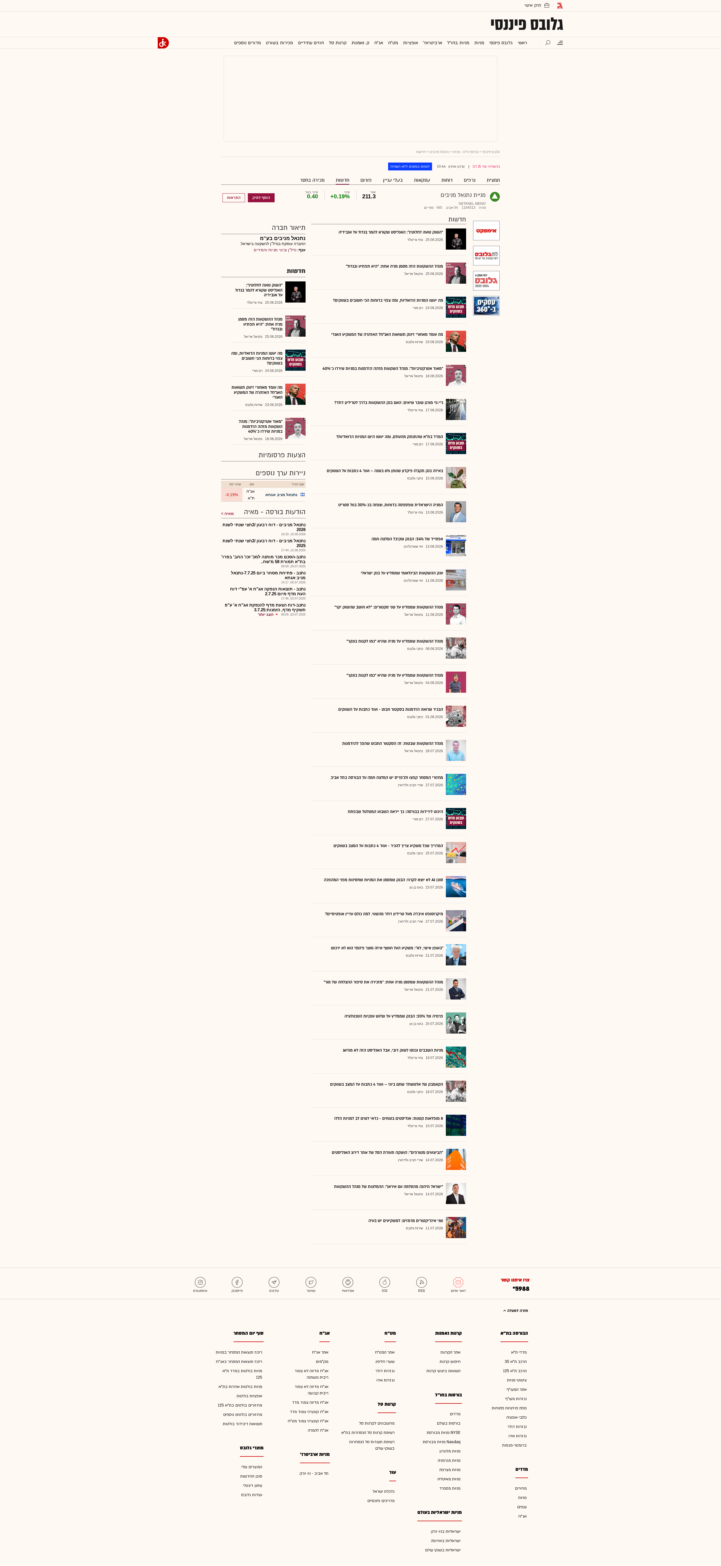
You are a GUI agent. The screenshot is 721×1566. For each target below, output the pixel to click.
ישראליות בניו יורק (445, 1531)
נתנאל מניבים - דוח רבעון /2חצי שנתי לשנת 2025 (264, 543)
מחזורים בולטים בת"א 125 (240, 1405)
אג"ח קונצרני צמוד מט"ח (308, 1421)
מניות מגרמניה (449, 1460)
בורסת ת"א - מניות (466, 152)
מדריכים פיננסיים (381, 1500)
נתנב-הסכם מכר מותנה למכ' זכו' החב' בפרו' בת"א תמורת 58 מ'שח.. (263, 559)
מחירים (521, 1488)
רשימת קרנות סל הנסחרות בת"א (368, 1432)
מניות (522, 1497)
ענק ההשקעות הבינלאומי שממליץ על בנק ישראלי (402, 573)
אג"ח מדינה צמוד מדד (310, 1402)
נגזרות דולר (517, 1426)
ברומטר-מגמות (514, 1445)
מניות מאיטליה (448, 1479)
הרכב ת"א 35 (516, 1361)
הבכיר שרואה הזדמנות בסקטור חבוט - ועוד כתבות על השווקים (390, 709)
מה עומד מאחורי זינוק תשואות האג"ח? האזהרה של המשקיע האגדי (387, 334)
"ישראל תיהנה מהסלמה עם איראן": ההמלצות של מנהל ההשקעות (388, 1186)
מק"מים (322, 1361)
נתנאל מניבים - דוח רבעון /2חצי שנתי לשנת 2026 (264, 527)
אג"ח (522, 1516)
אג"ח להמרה (318, 1430)
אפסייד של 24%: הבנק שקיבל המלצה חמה (407, 539)
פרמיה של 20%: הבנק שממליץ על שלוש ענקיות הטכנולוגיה (393, 1016)
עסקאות (422, 180)
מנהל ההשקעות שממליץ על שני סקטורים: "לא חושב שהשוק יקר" (388, 607)
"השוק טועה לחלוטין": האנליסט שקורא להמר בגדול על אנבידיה (391, 232)
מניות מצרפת (449, 1469)
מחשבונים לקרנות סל (377, 1423)
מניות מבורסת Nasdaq (441, 1442)
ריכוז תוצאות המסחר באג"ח (239, 1361)
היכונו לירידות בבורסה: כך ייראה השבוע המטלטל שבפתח (395, 811)
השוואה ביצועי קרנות (443, 1371)
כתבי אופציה (516, 1417)
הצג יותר (265, 614)
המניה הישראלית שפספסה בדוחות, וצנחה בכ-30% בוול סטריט (390, 505)
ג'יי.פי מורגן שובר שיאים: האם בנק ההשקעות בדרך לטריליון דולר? (388, 402)
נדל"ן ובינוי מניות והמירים (275, 250)
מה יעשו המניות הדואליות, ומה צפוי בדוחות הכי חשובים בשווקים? (388, 300)
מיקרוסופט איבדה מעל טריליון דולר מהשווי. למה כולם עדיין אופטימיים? (384, 914)
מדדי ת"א (519, 1352)
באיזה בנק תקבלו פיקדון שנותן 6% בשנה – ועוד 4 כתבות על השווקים (385, 471)
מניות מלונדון (449, 1451)
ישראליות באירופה (445, 1540)
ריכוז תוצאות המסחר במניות (239, 1352)
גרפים (469, 180)
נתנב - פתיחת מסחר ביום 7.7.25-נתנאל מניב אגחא (268, 575)
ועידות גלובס (251, 1495)
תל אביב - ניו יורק (314, 1473)
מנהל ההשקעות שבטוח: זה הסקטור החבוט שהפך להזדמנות (392, 743)
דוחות (447, 180)
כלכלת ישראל (384, 1491)
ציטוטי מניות (517, 1380)
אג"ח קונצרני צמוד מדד (309, 1411)
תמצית (493, 180)
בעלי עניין (393, 180)
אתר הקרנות (450, 1352)
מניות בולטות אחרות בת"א (240, 1386)
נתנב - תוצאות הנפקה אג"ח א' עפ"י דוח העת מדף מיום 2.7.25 (268, 591)
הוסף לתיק (261, 197)
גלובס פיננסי (526, 24)
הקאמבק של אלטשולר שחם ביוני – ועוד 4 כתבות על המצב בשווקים (386, 1084)
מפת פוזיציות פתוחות (509, 1408)
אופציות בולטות (249, 1396)
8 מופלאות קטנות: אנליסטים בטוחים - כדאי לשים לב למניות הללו (388, 1118)
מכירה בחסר (312, 180)
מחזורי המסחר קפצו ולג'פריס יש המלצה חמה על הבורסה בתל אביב (387, 777)
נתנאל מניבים (439, 152)
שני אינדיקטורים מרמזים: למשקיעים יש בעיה (405, 1220)
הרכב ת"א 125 (515, 1371)
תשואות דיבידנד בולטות (242, 1424)
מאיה (229, 513)
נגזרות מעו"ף (516, 1398)
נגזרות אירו (517, 1436)
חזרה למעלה (517, 1310)
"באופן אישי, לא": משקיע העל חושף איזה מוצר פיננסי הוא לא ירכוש (387, 948)
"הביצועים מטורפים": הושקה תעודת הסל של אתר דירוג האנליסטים (387, 1152)
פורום (366, 180)
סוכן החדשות (251, 1476)
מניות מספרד (449, 1488)
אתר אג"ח (320, 1352)
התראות (234, 197)
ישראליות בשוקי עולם (442, 1550)
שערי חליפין (385, 1361)
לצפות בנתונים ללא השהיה (410, 166)
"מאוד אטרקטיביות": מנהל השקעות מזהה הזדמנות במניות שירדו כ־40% (382, 368)
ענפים (522, 1507)
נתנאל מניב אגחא (281, 494)
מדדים (455, 1414)
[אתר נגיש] (163, 42)
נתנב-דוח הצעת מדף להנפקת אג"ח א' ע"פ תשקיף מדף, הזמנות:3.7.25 (265, 607)
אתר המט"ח (385, 1352)
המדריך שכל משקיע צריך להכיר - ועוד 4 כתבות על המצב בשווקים (388, 845)
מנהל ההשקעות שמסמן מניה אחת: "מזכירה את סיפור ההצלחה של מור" (383, 982)
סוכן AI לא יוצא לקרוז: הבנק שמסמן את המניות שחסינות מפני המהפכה (383, 880)
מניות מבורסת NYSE (443, 1432)
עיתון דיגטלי (252, 1485)
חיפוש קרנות (450, 1361)
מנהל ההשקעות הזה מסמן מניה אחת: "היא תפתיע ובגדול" (394, 266)
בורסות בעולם (448, 1423)
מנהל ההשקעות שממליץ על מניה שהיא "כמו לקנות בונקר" (394, 641)
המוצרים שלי (251, 1467)
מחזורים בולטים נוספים (242, 1414)
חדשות (342, 180)
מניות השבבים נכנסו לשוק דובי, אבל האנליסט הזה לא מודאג (393, 1050)
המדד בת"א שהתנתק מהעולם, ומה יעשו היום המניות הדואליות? (389, 436)
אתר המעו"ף (517, 1389)
